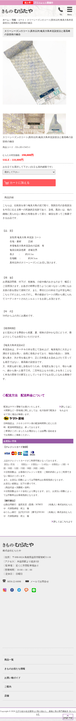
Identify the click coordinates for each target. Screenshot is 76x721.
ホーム (6, 20)
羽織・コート (18, 20)
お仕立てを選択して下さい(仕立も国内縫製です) (27, 167)
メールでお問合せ (39, 581)
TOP (68, 717)
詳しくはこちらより (62, 521)
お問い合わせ (48, 431)
